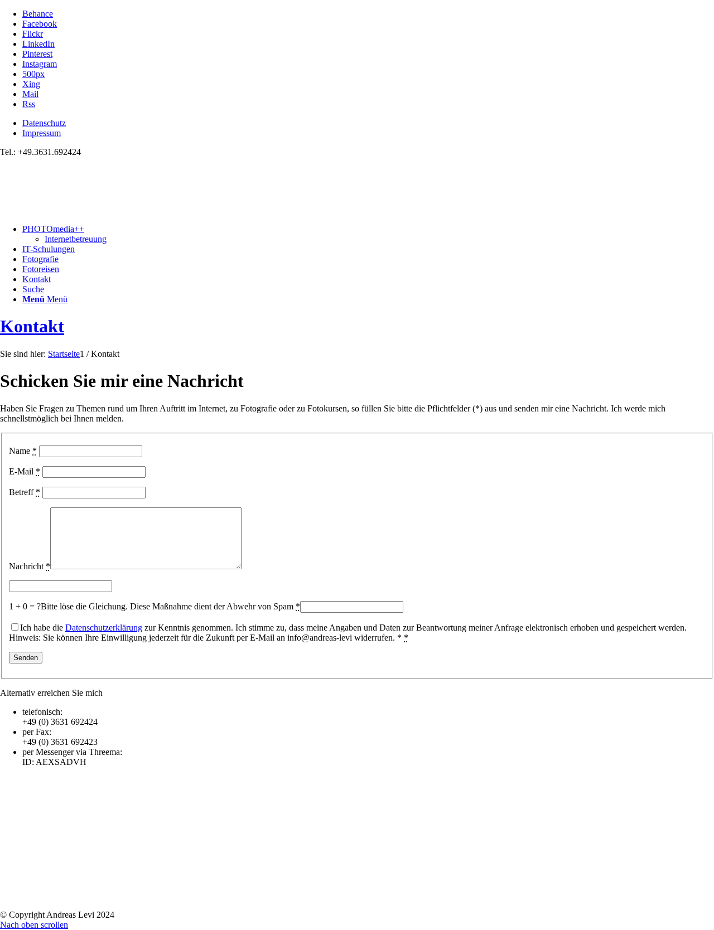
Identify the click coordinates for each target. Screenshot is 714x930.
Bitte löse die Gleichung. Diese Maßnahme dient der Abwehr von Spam (170, 606)
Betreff (24, 492)
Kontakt (32, 326)
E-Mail (24, 471)
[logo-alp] (83, 210)
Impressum (41, 133)
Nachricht (29, 566)
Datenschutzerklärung (103, 627)
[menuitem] (368, 123)
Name (23, 451)
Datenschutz (44, 123)
